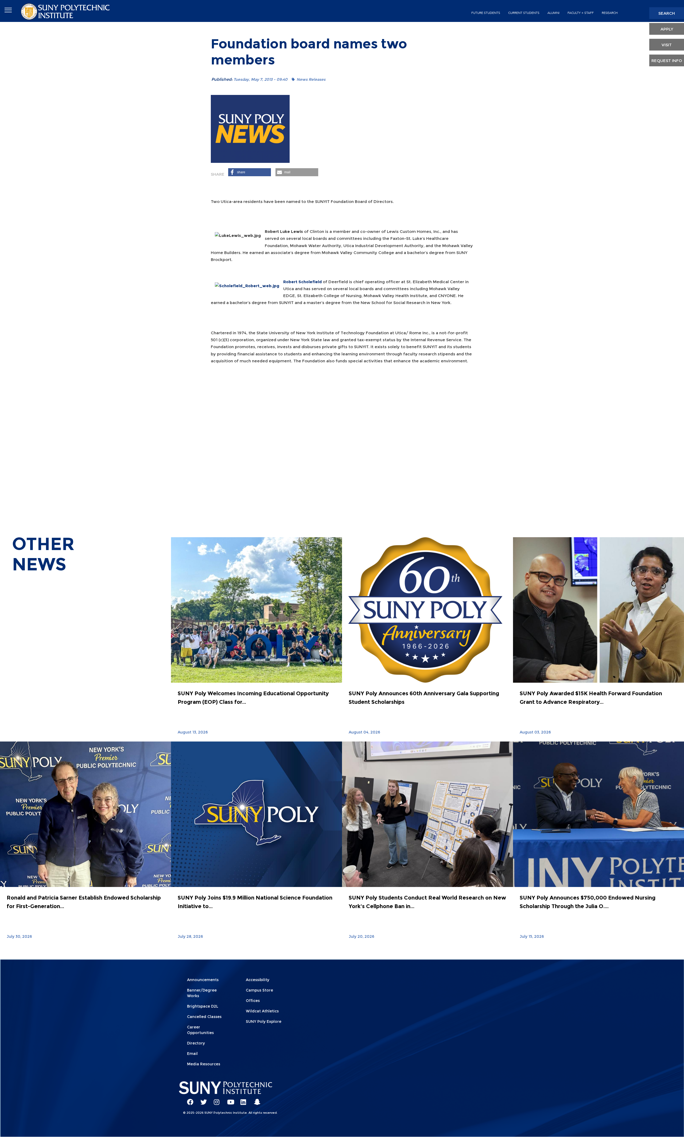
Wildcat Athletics (262, 1011)
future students (485, 13)
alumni (553, 13)
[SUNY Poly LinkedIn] (241, 1100)
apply (666, 29)
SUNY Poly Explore (263, 1021)
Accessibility (257, 979)
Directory (196, 1043)
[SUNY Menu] (8, 10)
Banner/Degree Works (202, 993)
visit (667, 44)
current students (523, 13)
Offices (253, 1000)
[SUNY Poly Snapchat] (255, 1100)
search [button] (666, 13)
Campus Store (259, 990)
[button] (249, 172)
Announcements (203, 979)
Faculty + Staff (581, 13)
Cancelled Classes (204, 1016)
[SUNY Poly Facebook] (188, 1100)
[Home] (66, 11)
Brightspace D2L (202, 1006)
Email (192, 1053)
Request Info (666, 60)
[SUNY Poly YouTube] (228, 1100)
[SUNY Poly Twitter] (201, 1100)
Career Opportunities (200, 1030)
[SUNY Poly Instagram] (215, 1100)
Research (610, 13)
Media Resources (203, 1064)
